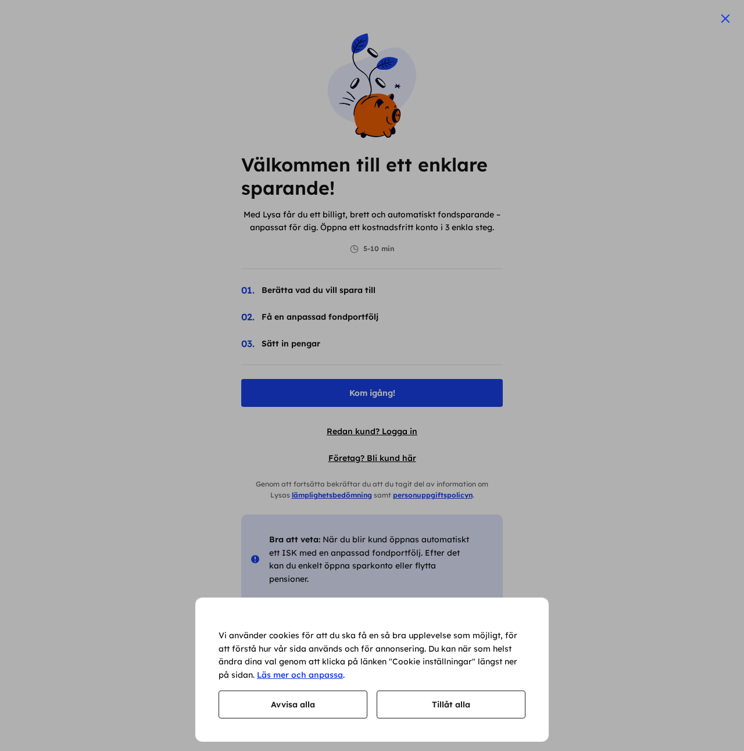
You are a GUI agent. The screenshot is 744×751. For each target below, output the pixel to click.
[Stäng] (725, 19)
